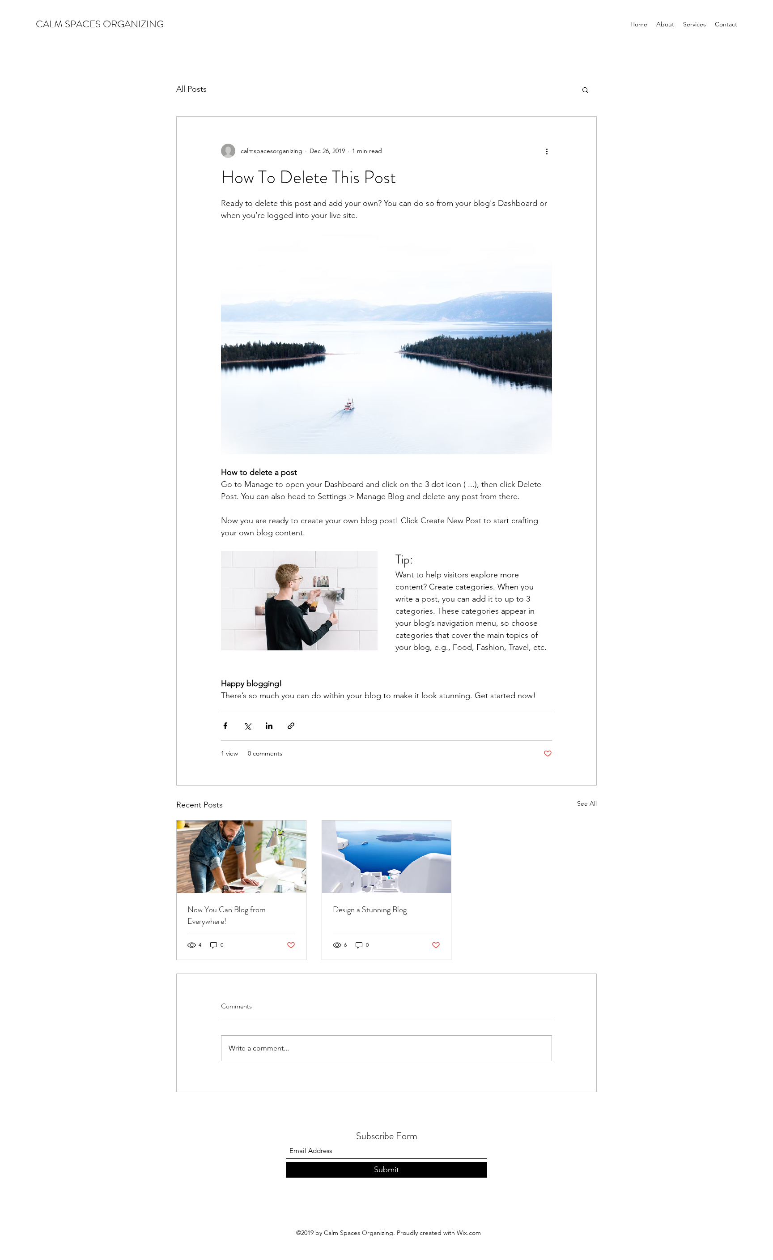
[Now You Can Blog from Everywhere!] (241, 856)
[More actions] (546, 150)
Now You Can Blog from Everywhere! (226, 915)
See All (587, 803)
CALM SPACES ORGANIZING (100, 24)
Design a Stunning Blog (370, 909)
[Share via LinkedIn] (269, 726)
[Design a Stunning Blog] (386, 856)
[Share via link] (291, 726)
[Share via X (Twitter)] (247, 726)
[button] (585, 89)
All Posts (191, 89)
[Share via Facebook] (225, 726)
